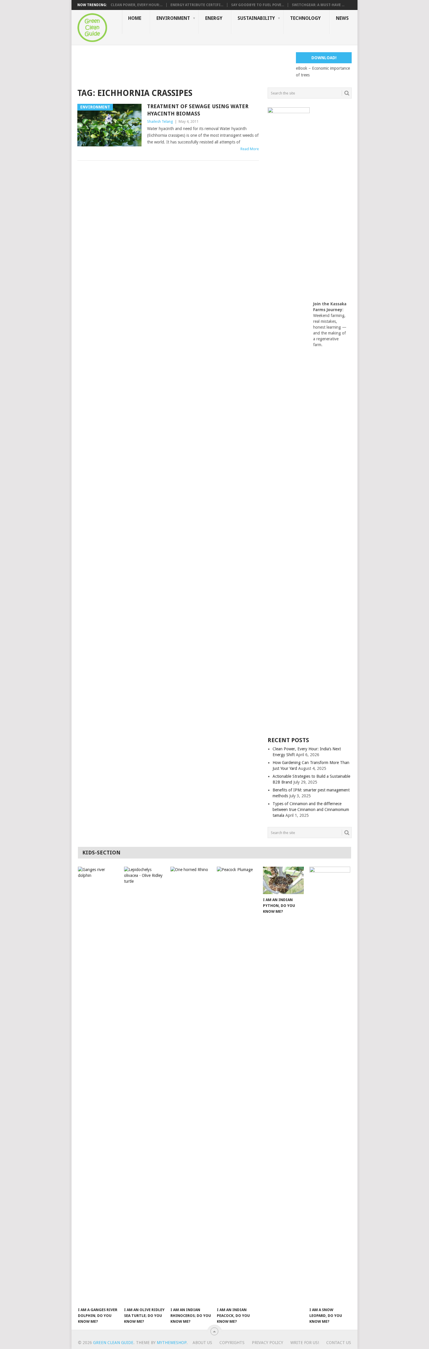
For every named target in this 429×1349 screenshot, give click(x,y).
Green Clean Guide (113, 1342)
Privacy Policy (267, 1342)
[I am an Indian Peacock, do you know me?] (237, 1085)
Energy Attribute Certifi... (196, 5)
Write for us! (304, 1342)
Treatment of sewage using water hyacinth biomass (197, 110)
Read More (249, 149)
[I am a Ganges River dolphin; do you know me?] (98, 1085)
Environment (173, 18)
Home (134, 18)
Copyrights (232, 1342)
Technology (305, 18)
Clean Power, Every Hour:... (137, 5)
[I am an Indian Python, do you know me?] (283, 880)
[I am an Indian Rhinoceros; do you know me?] (190, 1085)
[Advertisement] (183, 65)
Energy (213, 18)
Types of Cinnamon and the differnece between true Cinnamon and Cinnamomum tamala (311, 809)
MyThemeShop (171, 1342)
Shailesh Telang (160, 121)
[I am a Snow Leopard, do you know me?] (329, 1085)
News (342, 18)
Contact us (338, 1342)
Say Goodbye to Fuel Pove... (257, 5)
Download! (323, 57)
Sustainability (256, 18)
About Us (202, 1342)
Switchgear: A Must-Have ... (318, 5)
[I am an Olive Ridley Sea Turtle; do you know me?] (144, 1085)
